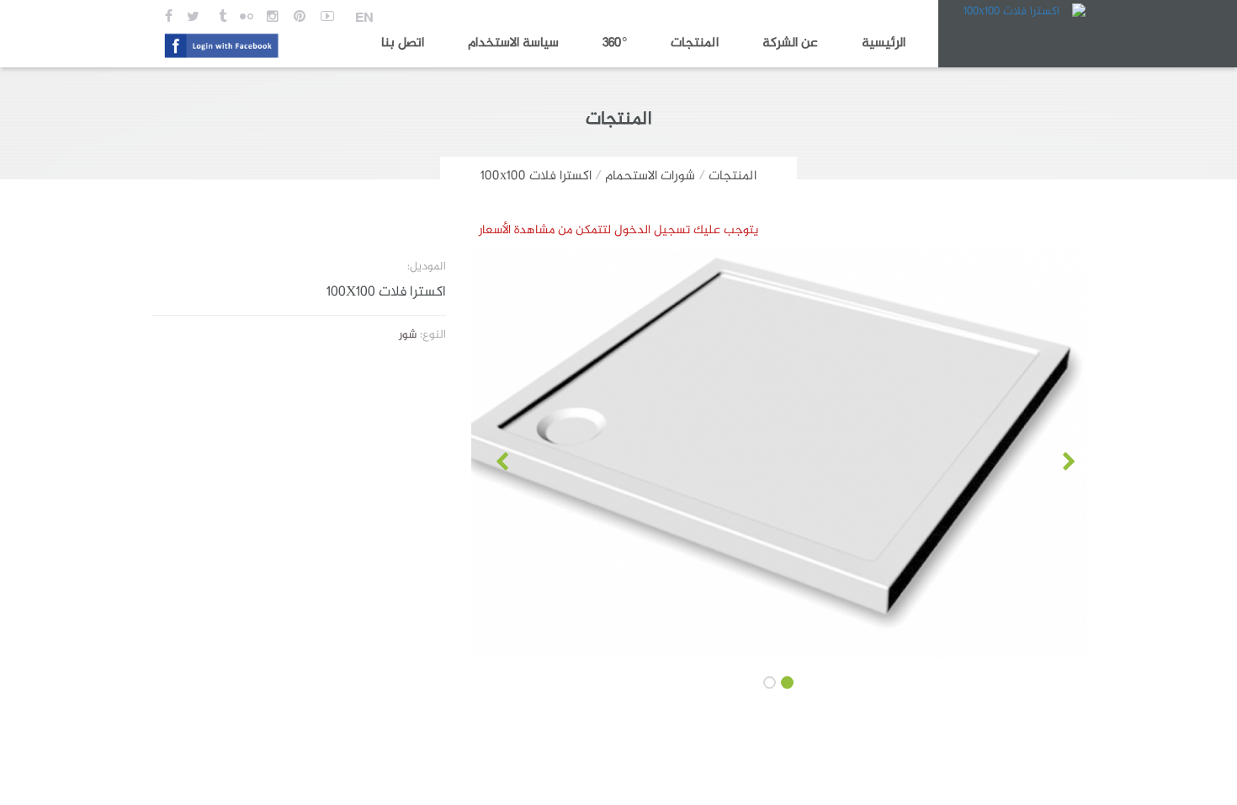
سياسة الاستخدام (513, 43)
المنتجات (695, 43)
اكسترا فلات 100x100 (536, 176)
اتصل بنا (402, 43)
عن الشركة (790, 43)
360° (615, 43)
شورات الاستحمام (650, 176)
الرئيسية (883, 43)
